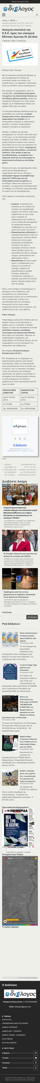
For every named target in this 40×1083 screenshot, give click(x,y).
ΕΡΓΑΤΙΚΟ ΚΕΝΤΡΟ (9, 1043)
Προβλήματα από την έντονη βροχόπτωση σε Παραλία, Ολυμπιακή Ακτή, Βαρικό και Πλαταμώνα (19, 594)
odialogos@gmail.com (13, 451)
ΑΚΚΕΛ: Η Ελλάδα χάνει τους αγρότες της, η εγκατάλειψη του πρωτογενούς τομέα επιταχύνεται (27, 776)
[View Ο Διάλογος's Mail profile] (25, 439)
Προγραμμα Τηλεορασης (31, 977)
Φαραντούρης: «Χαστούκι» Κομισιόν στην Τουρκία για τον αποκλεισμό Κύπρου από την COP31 (28, 742)
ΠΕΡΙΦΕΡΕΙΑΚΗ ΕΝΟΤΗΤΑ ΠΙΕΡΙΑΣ (15, 1023)
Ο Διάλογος (21, 41)
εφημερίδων (20, 852)
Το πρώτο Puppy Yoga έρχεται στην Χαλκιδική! (28, 667)
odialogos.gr (21, 1078)
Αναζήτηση (7, 612)
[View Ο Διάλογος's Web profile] (20, 439)
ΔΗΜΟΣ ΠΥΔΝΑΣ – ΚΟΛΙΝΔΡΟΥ (14, 1035)
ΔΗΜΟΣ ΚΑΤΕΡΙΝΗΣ (9, 1027)
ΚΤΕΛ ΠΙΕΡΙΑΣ (7, 1039)
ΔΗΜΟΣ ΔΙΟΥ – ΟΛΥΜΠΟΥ (12, 1031)
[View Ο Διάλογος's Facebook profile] (15, 439)
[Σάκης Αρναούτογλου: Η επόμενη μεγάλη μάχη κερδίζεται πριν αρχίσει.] (10, 640)
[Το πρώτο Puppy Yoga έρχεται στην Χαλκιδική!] (10, 672)
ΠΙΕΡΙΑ (4, 458)
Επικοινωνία (6, 1019)
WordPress (31, 1080)
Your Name (14, 1080)
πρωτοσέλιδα (11, 852)
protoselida (27, 852)
